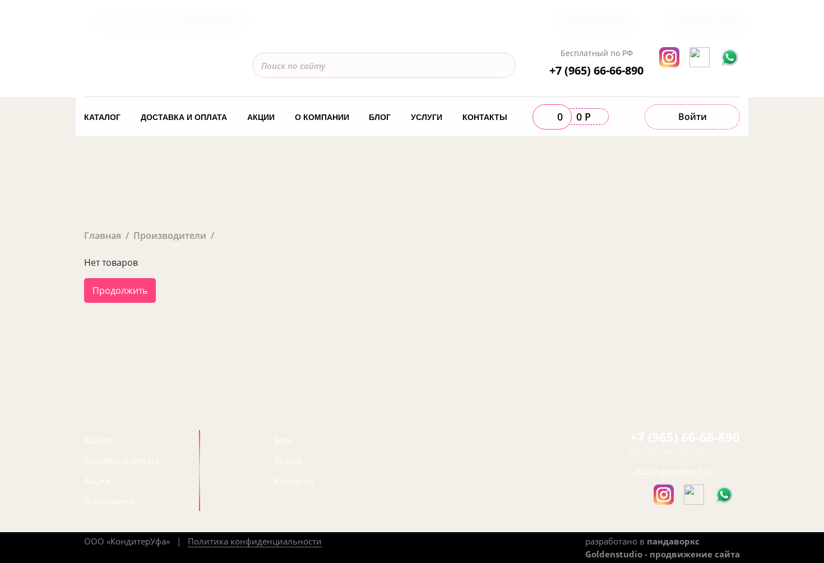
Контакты (484, 117)
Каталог (102, 117)
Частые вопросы (594, 14)
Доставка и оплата (184, 117)
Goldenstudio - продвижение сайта (662, 554)
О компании (322, 117)
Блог (380, 117)
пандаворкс (673, 541)
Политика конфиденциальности (255, 541)
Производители (169, 235)
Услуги (426, 117)
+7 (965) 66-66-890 (596, 70)
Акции (261, 117)
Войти (692, 116)
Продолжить (119, 290)
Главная (102, 235)
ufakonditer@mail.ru (672, 472)
